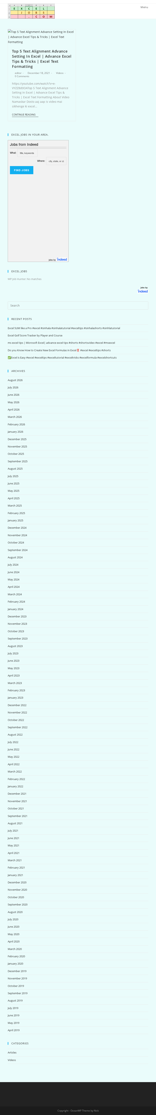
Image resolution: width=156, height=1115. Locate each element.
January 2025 (15, 520)
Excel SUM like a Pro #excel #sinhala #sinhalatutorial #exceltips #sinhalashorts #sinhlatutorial (64, 328)
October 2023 (16, 631)
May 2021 (13, 845)
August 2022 (15, 734)
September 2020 (17, 904)
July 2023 (13, 653)
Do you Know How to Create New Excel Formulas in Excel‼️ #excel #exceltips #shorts (59, 350)
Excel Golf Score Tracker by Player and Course (35, 335)
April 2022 (14, 764)
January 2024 (15, 609)
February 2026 (16, 424)
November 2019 (17, 978)
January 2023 (15, 697)
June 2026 (13, 395)
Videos (60, 73)
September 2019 (17, 993)
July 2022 (13, 742)
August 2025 (15, 468)
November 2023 (17, 624)
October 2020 (16, 897)
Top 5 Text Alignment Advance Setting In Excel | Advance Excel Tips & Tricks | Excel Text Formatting (41, 59)
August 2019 (15, 1000)
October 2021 (16, 808)
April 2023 (14, 675)
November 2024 (17, 535)
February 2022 (16, 779)
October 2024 (16, 542)
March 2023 (15, 683)
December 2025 (17, 439)
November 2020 (17, 889)
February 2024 (16, 601)
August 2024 (15, 557)
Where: (41, 160)
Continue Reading (24, 114)
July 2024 (13, 564)
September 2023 (17, 638)
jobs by (52, 259)
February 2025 (16, 513)
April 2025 (14, 498)
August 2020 (15, 912)
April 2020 (14, 941)
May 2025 (13, 491)
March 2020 (15, 949)
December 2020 (17, 882)
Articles (12, 1052)
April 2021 (14, 853)
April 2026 (14, 409)
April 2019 (14, 1030)
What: (13, 152)
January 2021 (15, 875)
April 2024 (14, 587)
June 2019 (13, 1015)
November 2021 (17, 801)
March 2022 (15, 771)
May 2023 (13, 668)
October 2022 (16, 720)
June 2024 (13, 572)
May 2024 (13, 579)
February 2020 (16, 956)
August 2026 (15, 380)
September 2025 (17, 461)
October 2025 (16, 454)
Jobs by (144, 287)
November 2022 (17, 712)
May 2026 (13, 402)
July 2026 (13, 387)
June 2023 (13, 660)
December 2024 (17, 527)
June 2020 (13, 926)
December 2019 (17, 971)
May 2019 (13, 1023)
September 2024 (17, 550)
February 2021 (16, 867)
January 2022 (15, 786)
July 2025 (13, 476)
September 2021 (17, 816)
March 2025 (15, 505)
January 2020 (15, 963)
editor (18, 73)
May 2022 (13, 756)
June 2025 (13, 483)
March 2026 (15, 417)
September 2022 (17, 727)
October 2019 (16, 986)
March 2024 (15, 594)
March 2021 (15, 860)
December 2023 (17, 616)
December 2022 (17, 705)
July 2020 (13, 919)
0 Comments (22, 76)
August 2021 (15, 823)
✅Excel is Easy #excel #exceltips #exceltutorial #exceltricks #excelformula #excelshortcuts (62, 357)
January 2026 (15, 431)
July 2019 (13, 1008)
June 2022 (13, 749)
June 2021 (13, 838)
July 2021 (13, 830)
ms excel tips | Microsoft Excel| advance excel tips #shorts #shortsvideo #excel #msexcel (61, 343)
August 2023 (15, 646)
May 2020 (13, 934)
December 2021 (17, 793)
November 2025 (17, 446)
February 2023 (16, 690)
